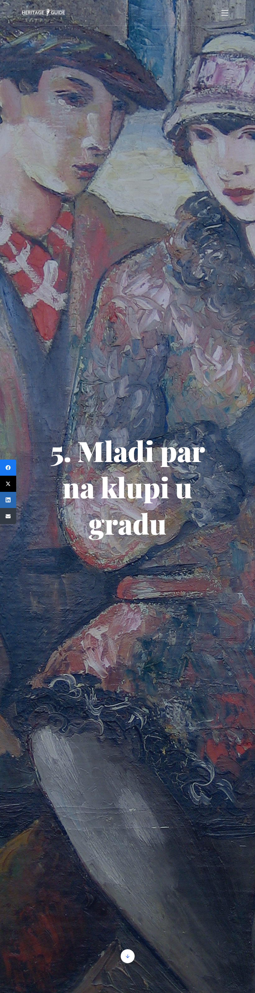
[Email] (8, 516)
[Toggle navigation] (225, 13)
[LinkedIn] (8, 500)
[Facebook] (8, 468)
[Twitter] (8, 484)
